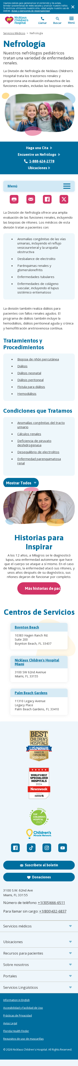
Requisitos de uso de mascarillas (23, 1039)
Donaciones (41, 877)
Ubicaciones (37, 168)
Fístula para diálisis (31, 387)
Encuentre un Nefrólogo (37, 154)
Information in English (16, 1000)
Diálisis (22, 366)
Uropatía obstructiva (32, 470)
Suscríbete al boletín (41, 865)
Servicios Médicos (14, 33)
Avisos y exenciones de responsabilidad (30, 10)
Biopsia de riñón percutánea (38, 359)
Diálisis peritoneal (30, 380)
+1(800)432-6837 (52, 911)
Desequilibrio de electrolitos (38, 452)
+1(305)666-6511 (51, 902)
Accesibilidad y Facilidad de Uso (23, 1008)
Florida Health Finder (16, 1031)
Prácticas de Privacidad (17, 1015)
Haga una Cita (37, 148)
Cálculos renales (29, 434)
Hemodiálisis (26, 393)
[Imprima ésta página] (14, 199)
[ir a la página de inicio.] (21, 20)
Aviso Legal (10, 1023)
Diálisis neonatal (29, 373)
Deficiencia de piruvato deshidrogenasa (34, 443)
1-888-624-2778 (41, 161)
